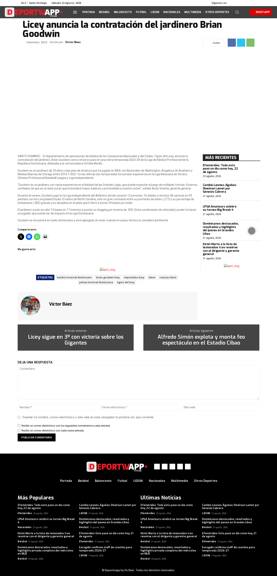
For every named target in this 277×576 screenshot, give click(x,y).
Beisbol (84, 527)
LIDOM (83, 513)
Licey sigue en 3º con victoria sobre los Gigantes (75, 340)
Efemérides (25, 513)
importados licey (134, 277)
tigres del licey (126, 282)
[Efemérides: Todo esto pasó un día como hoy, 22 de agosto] (251, 170)
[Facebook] (234, 3)
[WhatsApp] (251, 3)
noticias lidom (168, 277)
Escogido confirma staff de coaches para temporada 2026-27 (105, 549)
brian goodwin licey (108, 277)
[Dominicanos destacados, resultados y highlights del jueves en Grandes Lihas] (251, 230)
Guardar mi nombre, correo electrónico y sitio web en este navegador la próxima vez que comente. (88, 417)
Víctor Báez (73, 42)
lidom (152, 277)
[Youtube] (256, 3)
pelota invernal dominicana (96, 282)
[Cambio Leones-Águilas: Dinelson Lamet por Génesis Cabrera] (251, 190)
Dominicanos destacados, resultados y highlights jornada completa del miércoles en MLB (45, 550)
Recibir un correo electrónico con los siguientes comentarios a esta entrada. (66, 425)
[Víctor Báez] (33, 305)
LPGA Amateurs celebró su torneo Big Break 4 (219, 208)
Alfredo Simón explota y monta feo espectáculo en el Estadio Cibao (201, 340)
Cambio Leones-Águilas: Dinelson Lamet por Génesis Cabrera (220, 188)
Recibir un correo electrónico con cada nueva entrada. (52, 430)
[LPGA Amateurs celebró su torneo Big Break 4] (251, 210)
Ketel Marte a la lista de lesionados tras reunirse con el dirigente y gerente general (221, 249)
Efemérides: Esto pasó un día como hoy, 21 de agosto (106, 535)
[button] (237, 12)
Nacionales (24, 527)
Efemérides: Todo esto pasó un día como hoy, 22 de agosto (220, 168)
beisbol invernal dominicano (74, 277)
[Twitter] (245, 3)
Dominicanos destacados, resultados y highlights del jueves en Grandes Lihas (221, 229)
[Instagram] (239, 3)
